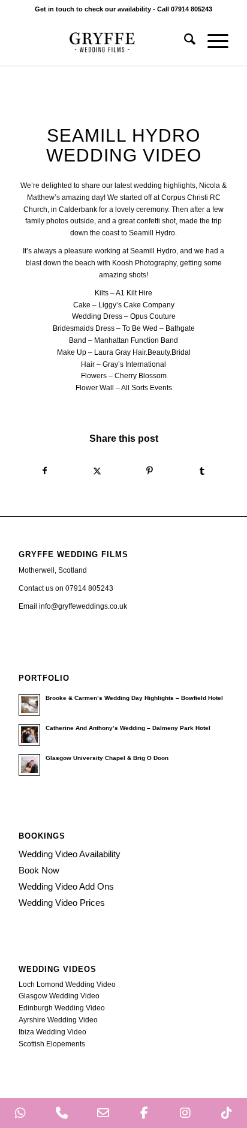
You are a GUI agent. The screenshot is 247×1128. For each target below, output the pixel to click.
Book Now (39, 870)
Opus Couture (153, 316)
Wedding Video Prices (62, 902)
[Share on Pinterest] (149, 471)
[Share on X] (97, 471)
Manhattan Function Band (136, 340)
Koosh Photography (144, 263)
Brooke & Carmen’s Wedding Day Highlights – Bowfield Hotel (134, 698)
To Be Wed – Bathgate (158, 328)
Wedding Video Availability (70, 854)
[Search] (183, 41)
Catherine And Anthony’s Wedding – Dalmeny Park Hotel (128, 728)
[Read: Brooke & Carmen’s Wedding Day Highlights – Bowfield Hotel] (29, 705)
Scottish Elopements (52, 1044)
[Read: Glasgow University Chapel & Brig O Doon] (29, 765)
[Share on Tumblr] (202, 471)
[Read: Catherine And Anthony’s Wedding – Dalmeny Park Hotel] (29, 735)
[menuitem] (183, 41)
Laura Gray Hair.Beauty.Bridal (142, 352)
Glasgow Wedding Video (59, 996)
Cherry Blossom (141, 376)
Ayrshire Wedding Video (58, 1020)
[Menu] (211, 41)
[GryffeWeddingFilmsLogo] (102, 41)
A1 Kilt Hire (134, 293)
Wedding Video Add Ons (66, 886)
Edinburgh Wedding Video (62, 1008)
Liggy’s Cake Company (136, 305)
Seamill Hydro (152, 233)
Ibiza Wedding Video (52, 1032)
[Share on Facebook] (45, 471)
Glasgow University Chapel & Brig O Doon (107, 758)
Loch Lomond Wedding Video (67, 984)
